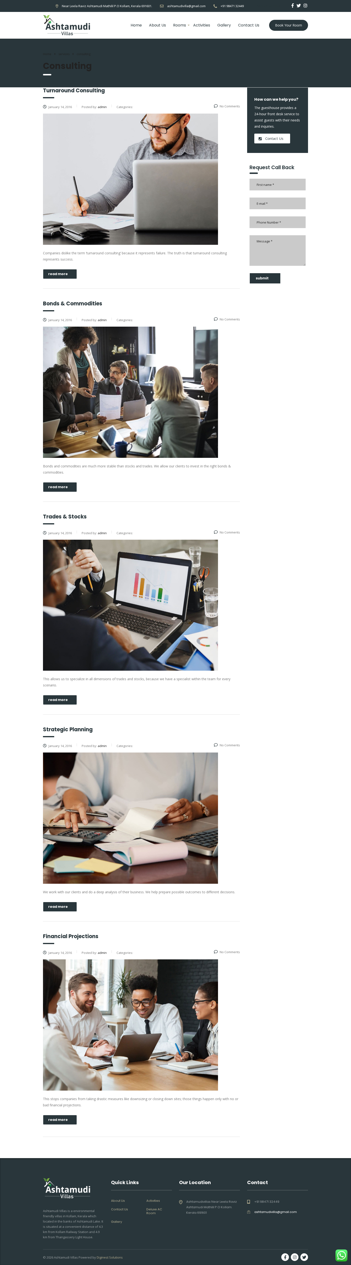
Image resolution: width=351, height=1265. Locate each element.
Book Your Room (288, 25)
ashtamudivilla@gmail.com (186, 6)
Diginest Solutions (110, 1257)
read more (58, 274)
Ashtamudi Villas (66, 1257)
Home (136, 25)
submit (262, 278)
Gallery (224, 25)
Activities (201, 25)
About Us (157, 25)
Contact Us (248, 25)
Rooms (179, 25)
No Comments (230, 106)
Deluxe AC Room (154, 1211)
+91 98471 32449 (232, 6)
